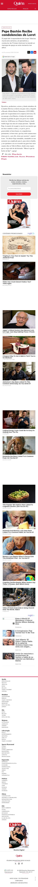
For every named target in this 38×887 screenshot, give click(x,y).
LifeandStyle (5, 775)
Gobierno (4, 780)
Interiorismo (5, 802)
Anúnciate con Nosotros (19, 883)
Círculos (4, 684)
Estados (4, 787)
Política (4, 779)
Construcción (6, 795)
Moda (3, 686)
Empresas (5, 761)
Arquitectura (6, 801)
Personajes (5, 701)
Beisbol (4, 748)
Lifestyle (4, 754)
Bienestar (5, 703)
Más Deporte (5, 753)
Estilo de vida (6, 717)
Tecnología (5, 768)
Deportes (4, 736)
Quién (4, 679)
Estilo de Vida (6, 705)
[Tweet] (28, 52)
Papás (4, 159)
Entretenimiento (6, 734)
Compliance (19, 880)
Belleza (4, 688)
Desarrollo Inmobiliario (9, 797)
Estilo (3, 732)
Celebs (4, 715)
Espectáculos (12, 9)
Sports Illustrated (8, 744)
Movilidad (5, 813)
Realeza (25, 9)
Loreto (23, 156)
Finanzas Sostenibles (8, 814)
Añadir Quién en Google (9, 56)
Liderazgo (5, 724)
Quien (15, 863)
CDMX (3, 785)
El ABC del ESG (6, 818)
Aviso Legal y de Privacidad (19, 878)
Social (4, 809)
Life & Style (6, 731)
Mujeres (4, 720)
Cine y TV (4, 737)
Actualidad (5, 722)
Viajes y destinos (7, 700)
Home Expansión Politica (9, 763)
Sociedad (4, 790)
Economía (5, 765)
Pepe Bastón (17, 154)
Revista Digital (32, 3)
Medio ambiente (6, 807)
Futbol (4, 746)
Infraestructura (7, 799)
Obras (4, 770)
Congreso (5, 783)
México (4, 782)
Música (4, 739)
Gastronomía (6, 696)
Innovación (5, 816)
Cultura (4, 691)
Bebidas (4, 698)
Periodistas (31, 156)
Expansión (5, 760)
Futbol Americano (7, 749)
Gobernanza (5, 811)
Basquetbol (5, 751)
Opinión (4, 725)
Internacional (6, 766)
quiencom (20, 863)
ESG (3, 806)
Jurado (4, 706)
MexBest (5, 695)
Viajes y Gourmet (7, 689)
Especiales (5, 727)
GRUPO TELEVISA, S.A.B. (10, 156)
